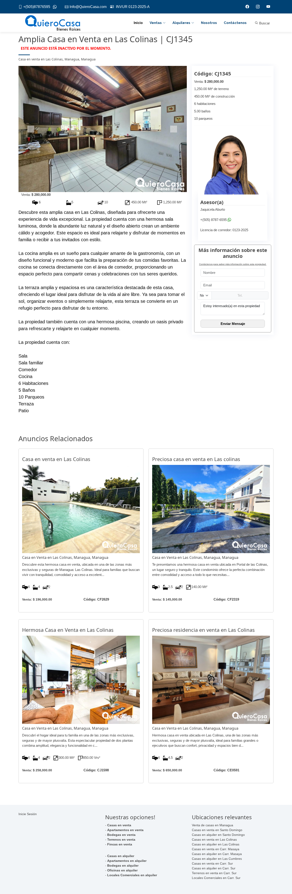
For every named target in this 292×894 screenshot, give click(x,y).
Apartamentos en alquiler (126, 861)
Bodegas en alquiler (122, 865)
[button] (31, 129)
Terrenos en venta (121, 839)
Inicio (138, 23)
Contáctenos (235, 23)
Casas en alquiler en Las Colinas (215, 844)
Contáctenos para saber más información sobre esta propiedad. (232, 264)
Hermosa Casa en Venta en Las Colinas (68, 629)
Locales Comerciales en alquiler (132, 875)
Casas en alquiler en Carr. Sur (213, 868)
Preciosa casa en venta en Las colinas (196, 459)
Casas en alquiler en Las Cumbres (217, 858)
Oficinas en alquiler (122, 870)
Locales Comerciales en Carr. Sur (216, 878)
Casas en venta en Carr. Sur (212, 863)
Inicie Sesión (27, 814)
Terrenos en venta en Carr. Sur (214, 873)
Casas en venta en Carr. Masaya (215, 849)
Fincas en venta (119, 844)
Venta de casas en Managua (212, 825)
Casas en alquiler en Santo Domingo (218, 835)
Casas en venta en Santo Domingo (217, 830)
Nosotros (209, 23)
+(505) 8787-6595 (213, 220)
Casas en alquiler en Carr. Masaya (217, 854)
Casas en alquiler (120, 856)
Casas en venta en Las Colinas (214, 839)
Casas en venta (119, 825)
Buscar (264, 23)
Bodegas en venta (121, 835)
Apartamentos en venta (125, 830)
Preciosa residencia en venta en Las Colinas (203, 629)
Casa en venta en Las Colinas (56, 459)
